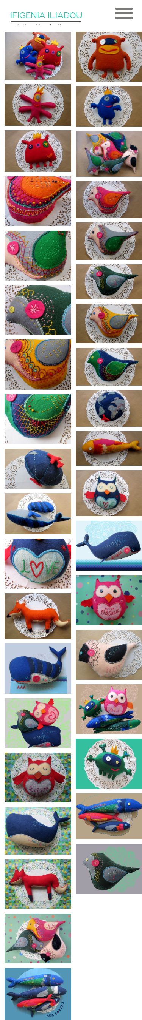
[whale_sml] (38, 668)
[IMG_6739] (38, 419)
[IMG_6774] (38, 151)
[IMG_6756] (38, 256)
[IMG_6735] (38, 469)
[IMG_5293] (38, 831)
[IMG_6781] (38, 104)
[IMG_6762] (38, 201)
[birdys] (38, 938)
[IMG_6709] (38, 563)
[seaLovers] (38, 994)
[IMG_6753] (38, 310)
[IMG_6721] (38, 513)
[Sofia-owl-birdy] (38, 723)
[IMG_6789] (38, 56)
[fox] (38, 884)
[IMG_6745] (38, 364)
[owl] (38, 777)
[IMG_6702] (38, 616)
